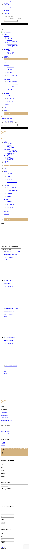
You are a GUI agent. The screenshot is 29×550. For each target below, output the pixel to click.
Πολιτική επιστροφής (6, 428)
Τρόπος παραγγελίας (5, 431)
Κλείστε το (3, 548)
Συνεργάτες (6, 54)
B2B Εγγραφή (7, 58)
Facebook (3, 442)
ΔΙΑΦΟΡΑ (6, 49)
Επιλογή (5, 287)
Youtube (3, 445)
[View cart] (1, 117)
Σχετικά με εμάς (7, 1)
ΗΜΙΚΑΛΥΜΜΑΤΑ (12, 44)
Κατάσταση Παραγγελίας (6, 420)
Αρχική (5, 34)
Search (2, 20)
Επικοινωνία (6, 3)
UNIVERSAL (7, 42)
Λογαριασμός (4, 412)
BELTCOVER (10, 52)
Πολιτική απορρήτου (5, 433)
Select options (6, 259)
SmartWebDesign (5, 449)
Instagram (3, 443)
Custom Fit (6, 36)
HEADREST (10, 53)
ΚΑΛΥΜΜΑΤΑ (10, 46)
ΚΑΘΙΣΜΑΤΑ (10, 37)
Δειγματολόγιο (4, 415)
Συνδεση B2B (7, 4)
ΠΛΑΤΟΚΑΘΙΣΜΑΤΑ (12, 45)
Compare (3, 547)
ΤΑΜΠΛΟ (9, 40)
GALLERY (6, 56)
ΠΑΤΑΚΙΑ (9, 38)
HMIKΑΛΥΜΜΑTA (12, 41)
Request (3, 476)
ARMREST (9, 50)
